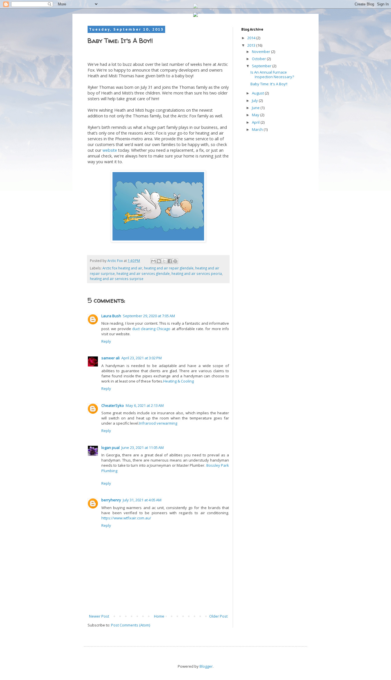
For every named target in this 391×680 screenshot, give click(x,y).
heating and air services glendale (143, 273)
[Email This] (153, 261)
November (261, 51)
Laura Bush (111, 315)
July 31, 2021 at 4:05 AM (142, 499)
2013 (251, 45)
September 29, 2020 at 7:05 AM (149, 315)
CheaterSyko (112, 405)
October (259, 58)
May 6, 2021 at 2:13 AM (145, 405)
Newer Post (99, 616)
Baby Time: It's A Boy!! (268, 83)
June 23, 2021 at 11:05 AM (142, 447)
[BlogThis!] (159, 261)
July (255, 100)
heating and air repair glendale (168, 268)
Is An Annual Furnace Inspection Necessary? (272, 74)
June (256, 107)
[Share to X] (164, 261)
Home (159, 616)
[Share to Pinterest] (175, 261)
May (256, 114)
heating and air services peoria (196, 273)
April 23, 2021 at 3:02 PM (141, 357)
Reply (106, 341)
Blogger (206, 666)
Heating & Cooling (178, 381)
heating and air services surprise (116, 278)
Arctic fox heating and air (122, 268)
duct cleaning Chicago (151, 328)
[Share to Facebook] (170, 261)
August (258, 93)
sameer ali (110, 357)
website (109, 150)
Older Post (218, 616)
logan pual (110, 447)
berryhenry (111, 499)
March (258, 129)
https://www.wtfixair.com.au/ (126, 518)
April (256, 122)
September (262, 65)
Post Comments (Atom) (130, 625)
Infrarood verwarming (158, 423)
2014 (251, 37)
